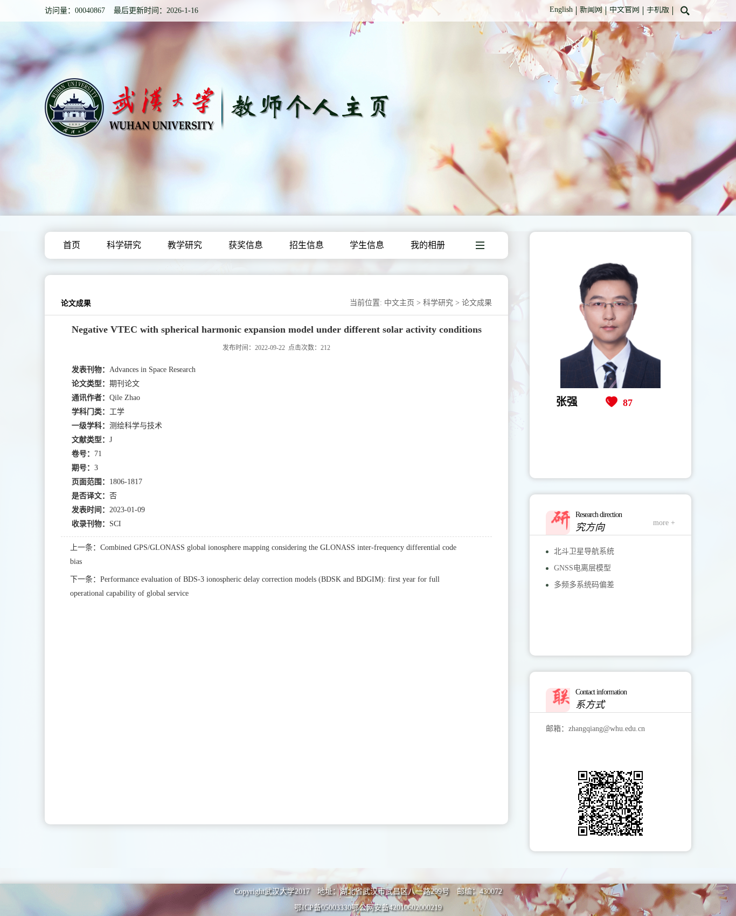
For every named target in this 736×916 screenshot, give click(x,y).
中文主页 (399, 303)
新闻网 (591, 9)
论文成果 (477, 303)
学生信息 (367, 245)
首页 (71, 245)
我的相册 (428, 245)
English (561, 9)
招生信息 (306, 245)
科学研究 (124, 245)
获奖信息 (245, 245)
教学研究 (185, 245)
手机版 (658, 9)
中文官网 (624, 9)
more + (664, 523)
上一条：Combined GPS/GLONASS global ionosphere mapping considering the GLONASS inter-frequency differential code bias (263, 554)
